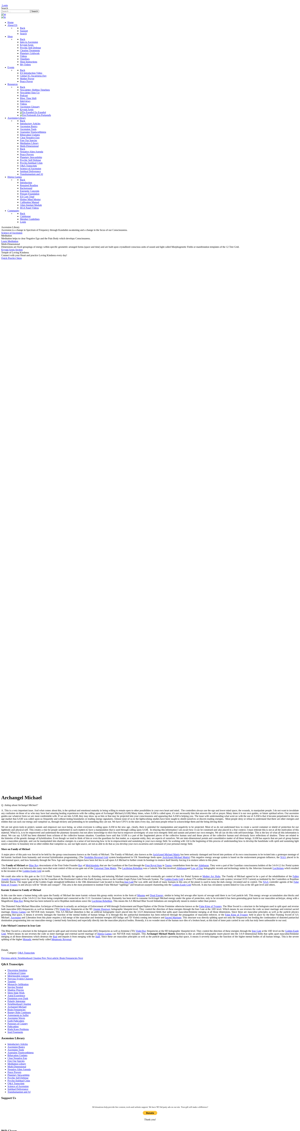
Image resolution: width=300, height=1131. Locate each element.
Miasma (141, 895)
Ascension (16, 917)
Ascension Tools (16, 1049)
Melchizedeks (92, 865)
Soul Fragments (15, 1032)
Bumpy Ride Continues (19, 1012)
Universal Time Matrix (105, 868)
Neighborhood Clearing (19, 1004)
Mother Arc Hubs (211, 876)
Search (4, 8)
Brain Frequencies (16, 1009)
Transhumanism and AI (19, 1092)
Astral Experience (16, 995)
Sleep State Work (16, 992)
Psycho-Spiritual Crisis (19, 1080)
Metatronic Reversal (61, 939)
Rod (55, 936)
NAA (283, 857)
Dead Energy (156, 895)
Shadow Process (16, 990)
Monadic (27, 939)
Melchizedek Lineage (18, 976)
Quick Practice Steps (11, 258)
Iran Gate (129, 882)
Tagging (12, 981)
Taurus (168, 865)
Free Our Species (16, 1061)
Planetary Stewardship (19, 1075)
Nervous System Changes (20, 978)
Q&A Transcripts (26, 952)
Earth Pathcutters (16, 1021)
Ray (80, 865)
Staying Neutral (15, 987)
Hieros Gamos (18, 912)
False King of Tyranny (210, 906)
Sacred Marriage (173, 917)
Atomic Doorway (102, 909)
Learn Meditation (9, 241)
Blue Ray (33, 865)
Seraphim (15, 879)
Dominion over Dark (18, 998)
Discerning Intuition (17, 970)
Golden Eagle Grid (31, 871)
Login (4, 5)
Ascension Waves (16, 1018)
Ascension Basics (16, 1047)
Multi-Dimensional (17, 1066)
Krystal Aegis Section (12, 249)
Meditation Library (17, 1063)
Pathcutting (13, 1026)
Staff (97, 936)
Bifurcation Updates (17, 1055)
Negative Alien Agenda (19, 1069)
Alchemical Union (17, 973)
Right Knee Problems (18, 1029)
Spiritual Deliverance (18, 1089)
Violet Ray (65, 909)
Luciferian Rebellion (132, 868)
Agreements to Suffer (18, 1015)
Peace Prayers (14, 1072)
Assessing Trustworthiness (21, 1052)
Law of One (197, 868)
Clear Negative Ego (17, 1058)
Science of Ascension (11, 233)
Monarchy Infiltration (18, 984)
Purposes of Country (18, 1023)
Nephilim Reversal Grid (96, 857)
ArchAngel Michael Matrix (166, 854)
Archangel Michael (17, 1006)
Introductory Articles (18, 1044)
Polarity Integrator (16, 1001)
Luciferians (278, 868)
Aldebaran (203, 865)
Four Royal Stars (153, 865)
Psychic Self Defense (18, 1078)
